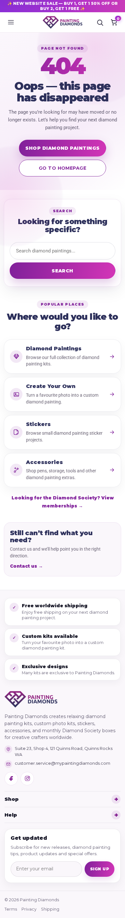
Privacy (29, 909)
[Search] (100, 22)
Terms (10, 909)
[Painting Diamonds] (30, 699)
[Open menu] (11, 22)
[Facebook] (11, 778)
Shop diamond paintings (62, 148)
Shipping (50, 909)
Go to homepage (63, 168)
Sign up (99, 868)
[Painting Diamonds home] (62, 22)
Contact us (26, 566)
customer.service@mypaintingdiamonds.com (62, 763)
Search (62, 271)
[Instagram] (27, 778)
